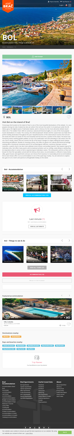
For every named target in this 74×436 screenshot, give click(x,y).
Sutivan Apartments (25, 388)
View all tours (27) (37, 267)
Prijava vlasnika (54, 1)
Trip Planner (66, 1)
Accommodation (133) (9, 43)
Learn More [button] (29, 433)
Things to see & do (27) (26, 43)
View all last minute (37, 226)
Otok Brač (41, 385)
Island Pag (41, 392)
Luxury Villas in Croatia (44, 396)
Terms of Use (60, 388)
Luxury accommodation (8, 398)
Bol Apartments (24, 385)
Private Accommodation (9, 411)
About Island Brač (61, 385)
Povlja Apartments (25, 392)
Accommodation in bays (9, 402)
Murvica (5, 336)
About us (59, 387)
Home (3, 47)
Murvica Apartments (25, 396)
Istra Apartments (43, 394)
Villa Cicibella (8, 322)
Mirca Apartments (25, 394)
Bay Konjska (20, 345)
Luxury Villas (5, 405)
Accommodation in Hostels (9, 415)
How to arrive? (60, 394)
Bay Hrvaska (60, 345)
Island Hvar (41, 390)
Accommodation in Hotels (9, 413)
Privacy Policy (60, 390)
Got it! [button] (65, 432)
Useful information (62, 392)
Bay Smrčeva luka (8, 349)
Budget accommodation (9, 400)
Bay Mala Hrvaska (33, 345)
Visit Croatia (60, 396)
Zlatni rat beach (8, 345)
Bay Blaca (31, 349)
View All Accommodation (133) (37, 195)
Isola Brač (41, 387)
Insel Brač (41, 388)
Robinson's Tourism (7, 404)
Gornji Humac (16, 336)
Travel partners (42, 402)
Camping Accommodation (9, 417)
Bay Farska (21, 349)
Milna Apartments (25, 390)
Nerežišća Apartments (26, 398)
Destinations (10, 47)
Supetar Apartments (25, 387)
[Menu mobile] (69, 5)
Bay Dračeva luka (47, 345)
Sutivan (6, 325)
